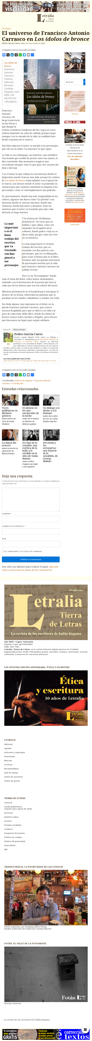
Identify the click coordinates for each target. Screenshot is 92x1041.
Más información (77, 202)
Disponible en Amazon (50, 122)
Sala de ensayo (11, 773)
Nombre (7, 514)
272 (12, 361)
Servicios (8, 813)
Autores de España (23, 380)
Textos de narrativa (13, 777)
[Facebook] (8, 344)
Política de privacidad (14, 841)
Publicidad (75, 114)
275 (16, 361)
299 (54, 361)
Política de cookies (13, 837)
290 (39, 361)
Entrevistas (9, 756)
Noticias (8, 760)
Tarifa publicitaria (18, 808)
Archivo (8, 821)
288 (35, 361)
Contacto (8, 802)
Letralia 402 (17, 383)
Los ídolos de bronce (15, 180)
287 (31, 361)
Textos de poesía (12, 781)
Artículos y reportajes (14, 752)
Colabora (8, 829)
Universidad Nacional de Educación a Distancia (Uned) (36, 340)
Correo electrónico (13, 526)
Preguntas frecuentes (14, 833)
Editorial (8, 744)
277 (20, 361)
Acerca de (6, 330)
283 (24, 361)
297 (50, 361)
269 (8, 361)
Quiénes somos (11, 817)
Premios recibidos (12, 825)
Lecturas (6, 28)
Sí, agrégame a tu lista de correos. (23, 551)
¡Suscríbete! (10, 845)
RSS (6, 849)
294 (47, 361)
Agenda (7, 748)
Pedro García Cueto (28, 334)
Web (4, 539)
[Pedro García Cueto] (8, 337)
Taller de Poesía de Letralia (74, 193)
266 (4, 361)
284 (27, 361)
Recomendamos (11, 769)
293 (43, 361)
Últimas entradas (19, 330)
